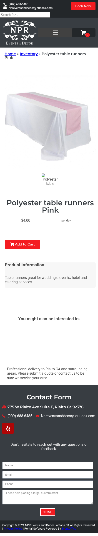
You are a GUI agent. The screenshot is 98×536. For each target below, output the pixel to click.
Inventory (29, 54)
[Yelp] (8, 428)
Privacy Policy (13, 528)
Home (10, 54)
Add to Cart (24, 244)
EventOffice (69, 528)
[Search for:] (25, 15)
